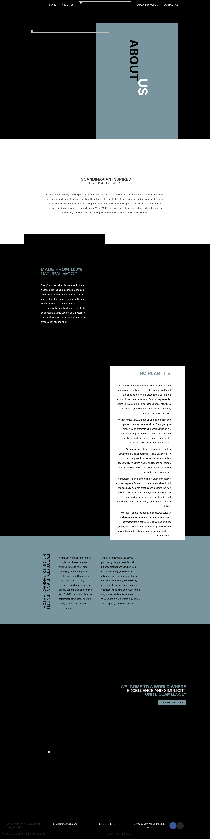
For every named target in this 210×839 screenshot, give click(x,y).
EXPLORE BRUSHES (147, 4)
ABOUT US (68, 4)
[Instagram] (180, 825)
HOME (52, 4)
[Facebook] (173, 825)
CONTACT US (171, 4)
